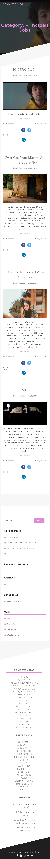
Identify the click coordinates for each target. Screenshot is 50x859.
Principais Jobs (19, 75)
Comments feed (13, 630)
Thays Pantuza (12, 4)
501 (25, 390)
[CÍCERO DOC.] (25, 69)
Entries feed (11, 624)
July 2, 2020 (32, 75)
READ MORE (25, 118)
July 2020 (11, 584)
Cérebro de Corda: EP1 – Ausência (21, 548)
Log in (9, 619)
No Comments (11, 123)
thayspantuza (42, 123)
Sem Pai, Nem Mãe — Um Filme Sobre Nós (24, 543)
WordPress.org (13, 635)
